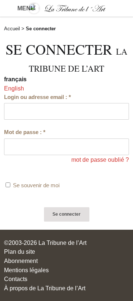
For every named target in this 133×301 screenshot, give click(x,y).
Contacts (15, 279)
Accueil (12, 28)
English (14, 88)
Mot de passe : (24, 132)
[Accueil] (66, 8)
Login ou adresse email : (37, 97)
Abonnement (21, 260)
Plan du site (19, 251)
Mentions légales (26, 270)
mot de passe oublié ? (100, 159)
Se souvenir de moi (36, 185)
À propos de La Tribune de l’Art (44, 288)
